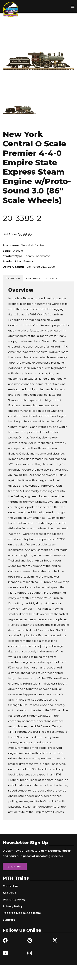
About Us (9, 893)
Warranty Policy (14, 899)
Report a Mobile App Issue (22, 913)
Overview (13, 278)
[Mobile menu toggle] (72, 6)
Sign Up (15, 866)
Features (33, 278)
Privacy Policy (13, 906)
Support (52, 278)
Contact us (10, 886)
